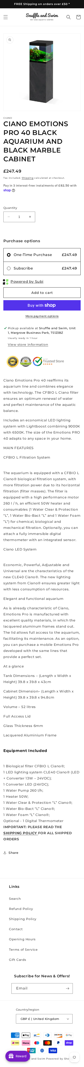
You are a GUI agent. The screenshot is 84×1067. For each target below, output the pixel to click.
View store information (28, 345)
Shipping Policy (23, 919)
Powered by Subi (27, 281)
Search (15, 899)
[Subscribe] (68, 988)
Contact (16, 929)
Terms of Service (23, 950)
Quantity (10, 208)
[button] (6, 17)
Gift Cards (17, 960)
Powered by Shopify (60, 1058)
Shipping (28, 177)
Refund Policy (21, 909)
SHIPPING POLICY (20, 833)
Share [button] (14, 853)
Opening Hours (22, 939)
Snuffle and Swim (33, 1058)
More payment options (42, 316)
